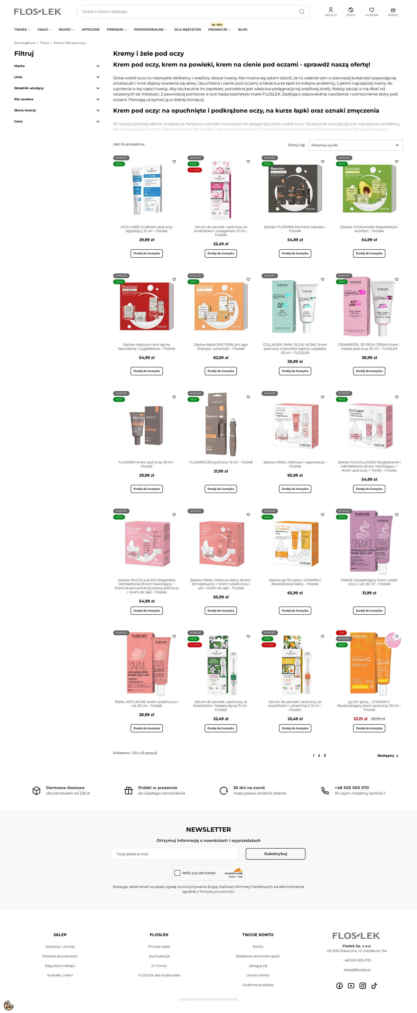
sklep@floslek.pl (357, 970)
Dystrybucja (159, 956)
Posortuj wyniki (356, 145)
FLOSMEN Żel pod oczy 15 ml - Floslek (221, 462)
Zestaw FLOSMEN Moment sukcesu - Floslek (295, 229)
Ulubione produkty (258, 985)
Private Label (159, 946)
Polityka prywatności (60, 956)
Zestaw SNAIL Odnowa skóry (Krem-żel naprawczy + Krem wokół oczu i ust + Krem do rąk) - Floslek (220, 584)
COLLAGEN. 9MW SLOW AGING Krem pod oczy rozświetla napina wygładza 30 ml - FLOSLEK (295, 348)
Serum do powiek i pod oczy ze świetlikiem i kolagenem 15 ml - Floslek (220, 231)
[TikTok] (374, 986)
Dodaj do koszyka (146, 253)
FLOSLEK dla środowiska (159, 975)
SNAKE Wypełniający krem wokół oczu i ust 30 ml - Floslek (369, 582)
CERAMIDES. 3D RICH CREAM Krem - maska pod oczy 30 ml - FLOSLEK (369, 346)
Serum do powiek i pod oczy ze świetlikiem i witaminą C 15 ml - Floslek (295, 706)
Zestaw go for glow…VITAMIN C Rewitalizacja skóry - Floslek (295, 582)
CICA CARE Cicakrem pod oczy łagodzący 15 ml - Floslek (147, 229)
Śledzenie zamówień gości (258, 956)
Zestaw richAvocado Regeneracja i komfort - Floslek (369, 229)
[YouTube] (351, 986)
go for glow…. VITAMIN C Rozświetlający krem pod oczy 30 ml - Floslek (369, 706)
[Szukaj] (301, 11)
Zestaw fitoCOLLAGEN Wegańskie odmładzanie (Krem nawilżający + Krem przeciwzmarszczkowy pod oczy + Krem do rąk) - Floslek (147, 586)
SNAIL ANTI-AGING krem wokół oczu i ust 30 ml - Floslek (146, 704)
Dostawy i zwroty (60, 946)
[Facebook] (339, 986)
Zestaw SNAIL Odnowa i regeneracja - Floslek (295, 464)
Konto (258, 946)
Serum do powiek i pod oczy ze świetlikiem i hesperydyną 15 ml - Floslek (221, 706)
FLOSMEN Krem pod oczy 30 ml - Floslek (146, 464)
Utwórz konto (258, 975)
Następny (388, 756)
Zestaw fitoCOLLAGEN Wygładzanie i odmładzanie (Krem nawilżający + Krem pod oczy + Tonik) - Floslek (369, 466)
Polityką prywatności (217, 891)
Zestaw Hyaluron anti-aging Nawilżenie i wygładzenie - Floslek (146, 346)
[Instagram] (363, 986)
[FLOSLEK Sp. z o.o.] (38, 11)
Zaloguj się (258, 966)
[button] (350, 11)
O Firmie (159, 966)
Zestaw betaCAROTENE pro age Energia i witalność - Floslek (221, 346)
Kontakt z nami (60, 975)
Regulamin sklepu (60, 966)
